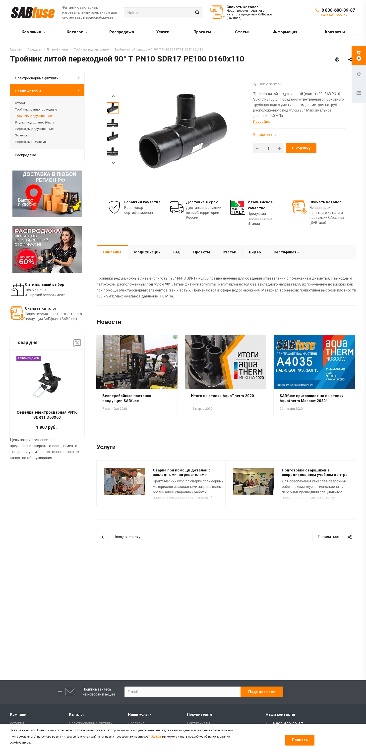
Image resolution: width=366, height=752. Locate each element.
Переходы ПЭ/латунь (31, 142)
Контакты (335, 32)
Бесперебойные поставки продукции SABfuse (126, 398)
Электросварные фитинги (37, 78)
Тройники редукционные (34, 116)
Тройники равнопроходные (36, 109)
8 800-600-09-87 (338, 10)
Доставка (136, 723)
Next (113, 163)
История (17, 723)
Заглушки (22, 135)
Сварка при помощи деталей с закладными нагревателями (182, 472)
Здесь (156, 736)
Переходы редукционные (34, 129)
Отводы (21, 103)
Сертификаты (287, 252)
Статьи (242, 32)
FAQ (177, 252)
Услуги (163, 32)
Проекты (202, 32)
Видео (255, 252)
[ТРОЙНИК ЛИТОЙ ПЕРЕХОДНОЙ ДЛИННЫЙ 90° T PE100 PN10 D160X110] (185, 131)
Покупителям (199, 714)
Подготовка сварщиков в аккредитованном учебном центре (315, 472)
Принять (300, 740)
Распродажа (121, 32)
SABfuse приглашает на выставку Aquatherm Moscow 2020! (311, 398)
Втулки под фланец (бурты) (36, 122)
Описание (112, 252)
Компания (32, 32)
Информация (285, 32)
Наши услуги (140, 714)
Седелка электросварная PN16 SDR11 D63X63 (47, 415)
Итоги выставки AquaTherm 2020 (222, 396)
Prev (113, 96)
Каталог (75, 32)
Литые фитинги (28, 90)
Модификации (147, 252)
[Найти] (196, 12)
